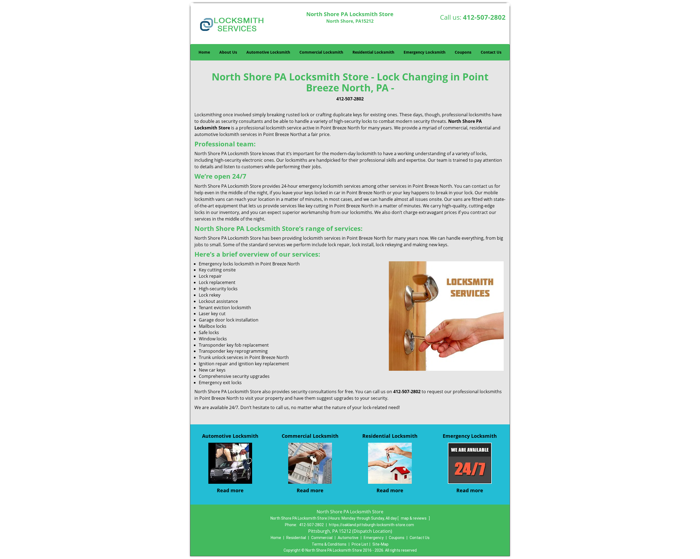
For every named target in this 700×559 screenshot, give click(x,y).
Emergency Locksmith (424, 52)
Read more (230, 490)
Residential (296, 537)
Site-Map (380, 544)
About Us (228, 52)
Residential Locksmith (373, 52)
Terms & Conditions (329, 544)
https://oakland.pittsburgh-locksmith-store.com (371, 525)
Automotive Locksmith (268, 52)
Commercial (321, 537)
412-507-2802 (484, 17)
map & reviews (414, 518)
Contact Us (491, 52)
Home (204, 52)
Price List (360, 544)
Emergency (374, 537)
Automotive (348, 537)
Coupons (463, 52)
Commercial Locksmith (321, 52)
